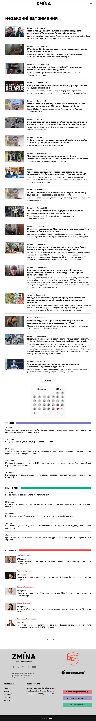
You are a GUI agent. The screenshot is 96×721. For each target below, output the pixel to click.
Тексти (9, 422)
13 (49, 401)
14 (53, 401)
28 (53, 409)
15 (58, 401)
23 (62, 405)
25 (40, 409)
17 (35, 405)
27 (49, 409)
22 (58, 405)
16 (62, 401)
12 (44, 401)
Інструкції (11, 487)
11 (40, 401)
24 (35, 409)
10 (35, 401)
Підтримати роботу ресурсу (77, 692)
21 (53, 405)
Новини (7, 688)
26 (44, 409)
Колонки (11, 550)
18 (40, 405)
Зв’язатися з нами (77, 705)
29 (58, 409)
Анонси (7, 700)
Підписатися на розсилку (77, 698)
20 (49, 405)
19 (44, 405)
